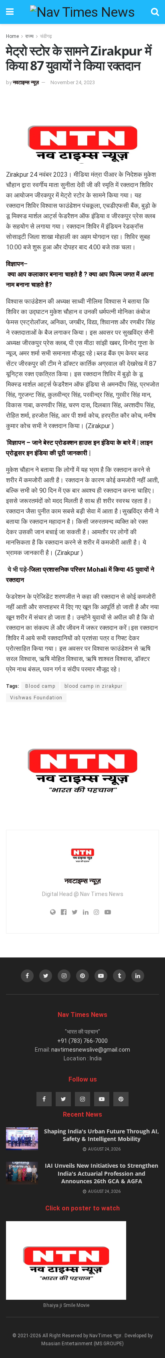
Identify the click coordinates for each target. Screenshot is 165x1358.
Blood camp (40, 686)
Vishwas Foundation (36, 698)
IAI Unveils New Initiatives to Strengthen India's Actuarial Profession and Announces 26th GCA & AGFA (101, 1173)
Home (12, 36)
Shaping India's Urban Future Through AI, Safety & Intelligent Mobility (101, 1135)
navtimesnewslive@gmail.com (90, 1049)
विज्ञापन (15, 264)
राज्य (29, 36)
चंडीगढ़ (46, 36)
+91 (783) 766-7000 (82, 1041)
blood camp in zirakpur (93, 686)
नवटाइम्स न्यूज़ (26, 82)
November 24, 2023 (72, 82)
